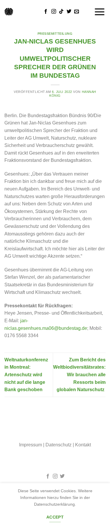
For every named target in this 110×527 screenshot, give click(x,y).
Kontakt (83, 444)
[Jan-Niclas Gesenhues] (8, 11)
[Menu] (100, 11)
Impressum (30, 444)
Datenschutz (58, 444)
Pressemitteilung (55, 33)
